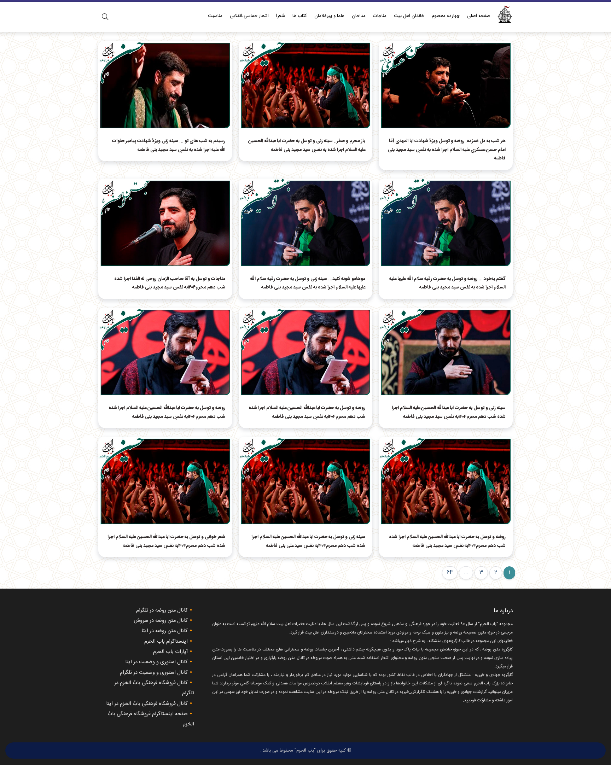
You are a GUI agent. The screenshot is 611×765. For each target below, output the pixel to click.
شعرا (280, 16)
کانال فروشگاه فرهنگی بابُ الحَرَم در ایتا (147, 704)
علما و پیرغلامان (329, 16)
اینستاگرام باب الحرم (166, 641)
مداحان (359, 16)
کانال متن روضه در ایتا (164, 631)
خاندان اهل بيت (409, 16)
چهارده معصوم (446, 16)
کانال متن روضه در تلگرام (162, 610)
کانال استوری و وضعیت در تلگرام (154, 672)
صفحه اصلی (478, 16)
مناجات (379, 16)
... (466, 572)
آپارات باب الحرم (170, 652)
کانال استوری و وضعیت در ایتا (156, 662)
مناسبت (215, 16)
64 (450, 572)
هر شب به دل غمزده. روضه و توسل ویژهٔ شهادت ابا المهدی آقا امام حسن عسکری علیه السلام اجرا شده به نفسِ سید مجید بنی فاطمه (447, 149)
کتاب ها (299, 16)
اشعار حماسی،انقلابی (249, 16)
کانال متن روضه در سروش (161, 621)
